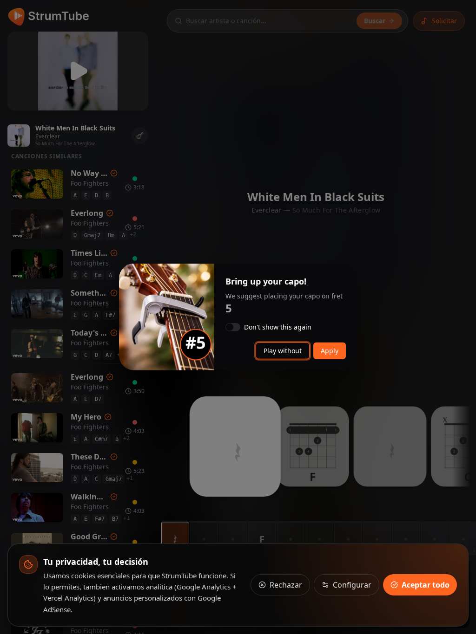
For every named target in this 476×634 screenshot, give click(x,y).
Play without (283, 350)
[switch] (232, 327)
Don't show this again (277, 327)
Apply (329, 350)
